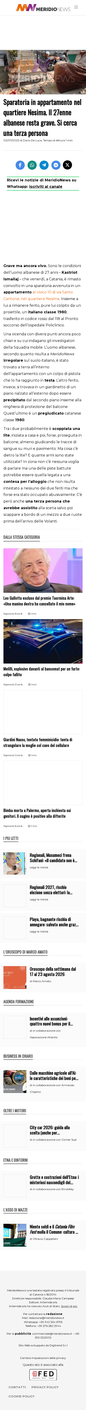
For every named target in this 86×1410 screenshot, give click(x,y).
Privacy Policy (44, 1387)
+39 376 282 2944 (49, 1326)
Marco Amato (42, 981)
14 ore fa (19, 755)
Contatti (17, 1387)
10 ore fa (18, 613)
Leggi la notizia (39, 867)
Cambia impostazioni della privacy (43, 1358)
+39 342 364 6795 (50, 1322)
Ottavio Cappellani (45, 1239)
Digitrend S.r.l (59, 1345)
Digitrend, (9, 613)
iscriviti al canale (45, 186)
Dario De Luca (32, 140)
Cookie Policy (21, 1396)
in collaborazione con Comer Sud (54, 1139)
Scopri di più (69, 1306)
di (31, 981)
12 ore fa (19, 684)
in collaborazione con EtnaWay (53, 1189)
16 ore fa (18, 826)
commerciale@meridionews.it (52, 1333)
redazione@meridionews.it (46, 1318)
